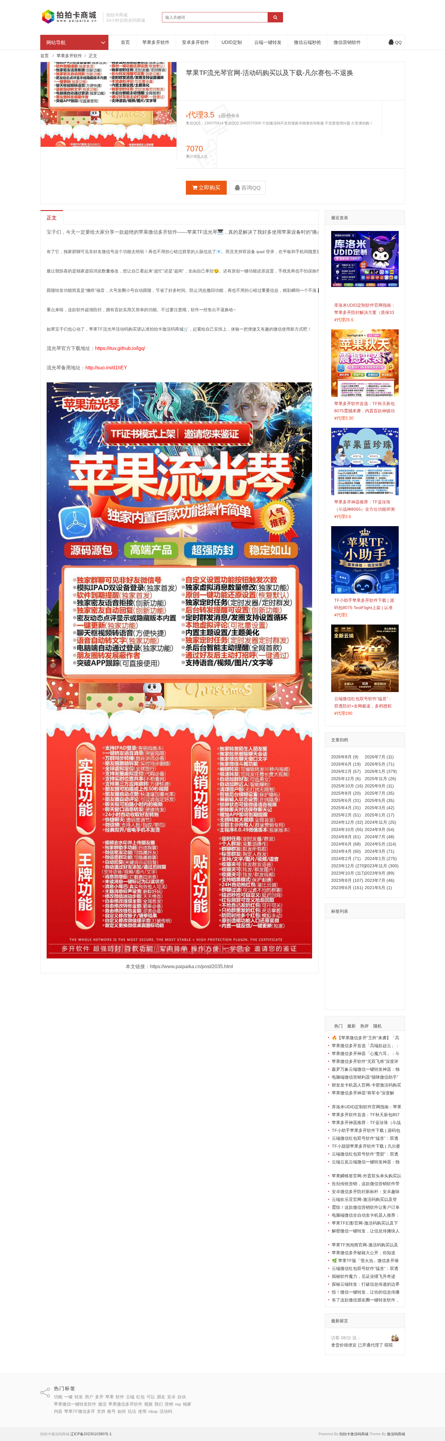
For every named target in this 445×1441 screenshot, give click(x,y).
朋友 (337, 945)
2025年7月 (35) (379, 793)
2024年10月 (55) (347, 829)
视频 (375, 963)
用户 (376, 928)
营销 (337, 972)
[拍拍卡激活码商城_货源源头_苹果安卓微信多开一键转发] (69, 22)
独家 (360, 972)
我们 (388, 963)
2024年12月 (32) (347, 822)
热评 (364, 1026)
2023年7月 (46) (379, 880)
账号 (385, 980)
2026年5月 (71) (379, 764)
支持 (372, 980)
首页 (125, 42)
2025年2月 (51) (346, 815)
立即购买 (209, 188)
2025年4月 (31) (346, 807)
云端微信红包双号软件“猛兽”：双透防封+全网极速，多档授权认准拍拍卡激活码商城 (363, 706)
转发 (363, 928)
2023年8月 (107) (347, 880)
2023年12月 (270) (348, 865)
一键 (350, 928)
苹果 (337, 937)
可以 (389, 937)
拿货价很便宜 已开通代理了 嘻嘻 (362, 1345)
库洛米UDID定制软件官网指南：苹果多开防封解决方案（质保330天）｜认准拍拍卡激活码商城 (364, 312)
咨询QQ (251, 188)
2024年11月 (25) (380, 822)
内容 (373, 972)
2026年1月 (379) (381, 771)
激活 (384, 954)
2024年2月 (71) (346, 858)
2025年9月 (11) (379, 785)
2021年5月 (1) (378, 887)
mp (349, 972)
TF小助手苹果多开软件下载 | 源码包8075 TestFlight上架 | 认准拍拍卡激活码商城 (364, 607)
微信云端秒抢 (307, 42)
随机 (377, 1026)
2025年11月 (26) (380, 778)
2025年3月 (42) (379, 807)
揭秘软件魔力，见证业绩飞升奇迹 (363, 1276)
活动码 (339, 998)
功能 (337, 928)
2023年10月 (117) (348, 873)
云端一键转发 (268, 42)
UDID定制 (232, 42)
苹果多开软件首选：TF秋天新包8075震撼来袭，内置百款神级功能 (364, 410)
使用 (363, 989)
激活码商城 (396, 1434)
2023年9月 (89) (379, 873)
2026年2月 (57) (346, 771)
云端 (363, 937)
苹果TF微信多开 (348, 980)
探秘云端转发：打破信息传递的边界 (366, 1284)
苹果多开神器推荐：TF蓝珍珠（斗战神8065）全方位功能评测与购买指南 (364, 509)
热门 (338, 1026)
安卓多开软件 (195, 42)
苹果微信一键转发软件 (354, 954)
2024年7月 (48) (379, 836)
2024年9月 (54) (379, 829)
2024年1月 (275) (381, 858)
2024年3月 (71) (379, 851)
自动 (363, 945)
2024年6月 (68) (346, 844)
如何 (337, 989)
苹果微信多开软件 (350, 963)
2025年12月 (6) (346, 778)
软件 (350, 937)
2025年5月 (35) (379, 800)
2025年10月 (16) (347, 785)
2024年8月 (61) (346, 836)
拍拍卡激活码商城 (353, 1434)
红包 (376, 937)
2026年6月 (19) (346, 764)
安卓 (350, 945)
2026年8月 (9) (344, 756)
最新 (351, 1026)
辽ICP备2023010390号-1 (91, 1434)
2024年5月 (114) (380, 844)
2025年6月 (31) (346, 800)
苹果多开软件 (156, 42)
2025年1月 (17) (379, 815)
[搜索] (275, 17)
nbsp (376, 989)
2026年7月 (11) (379, 756)
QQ (398, 42)
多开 (389, 928)
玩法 (350, 989)
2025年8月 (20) (346, 793)
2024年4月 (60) (346, 851)
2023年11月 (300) (382, 865)
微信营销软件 (347, 42)
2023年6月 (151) (347, 887)
